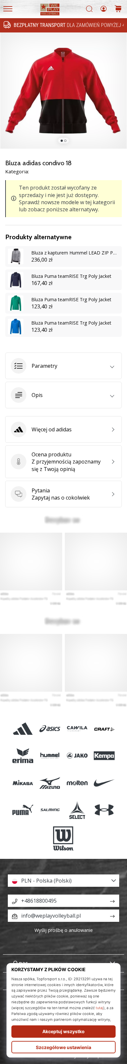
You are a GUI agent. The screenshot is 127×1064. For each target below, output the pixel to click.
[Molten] (77, 782)
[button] (63, 366)
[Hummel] (50, 755)
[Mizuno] (50, 782)
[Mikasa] (22, 782)
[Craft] (104, 728)
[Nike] (104, 782)
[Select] (77, 809)
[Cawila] (77, 728)
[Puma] (22, 809)
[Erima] (22, 755)
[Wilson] (63, 838)
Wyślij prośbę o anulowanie (64, 930)
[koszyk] (118, 9)
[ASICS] (50, 728)
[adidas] (22, 728)
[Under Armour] (104, 809)
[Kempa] (104, 755)
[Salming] (50, 809)
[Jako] (77, 755)
